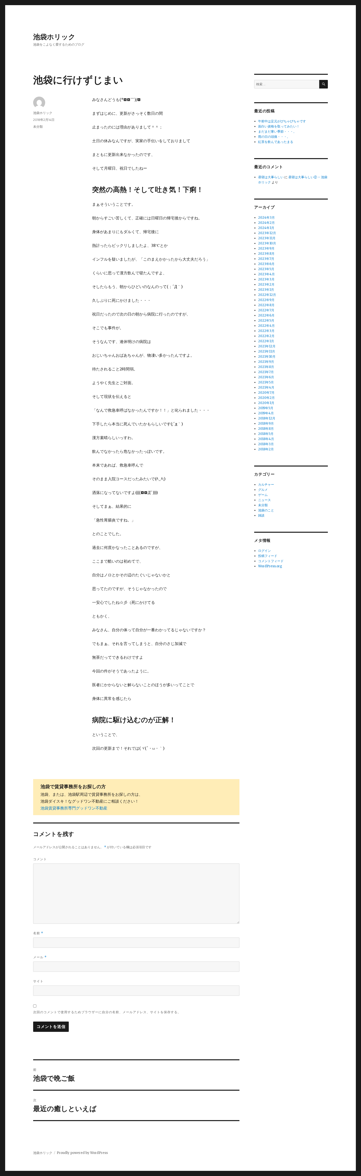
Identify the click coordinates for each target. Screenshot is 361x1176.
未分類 (38, 126)
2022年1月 (266, 341)
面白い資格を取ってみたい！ (279, 126)
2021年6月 (266, 377)
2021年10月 (267, 356)
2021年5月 (266, 382)
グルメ (263, 490)
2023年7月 (266, 259)
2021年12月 (267, 346)
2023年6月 (266, 264)
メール (40, 957)
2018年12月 (266, 418)
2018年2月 (266, 449)
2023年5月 (266, 269)
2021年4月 (266, 387)
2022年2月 (266, 336)
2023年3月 (266, 279)
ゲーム (263, 495)
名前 (38, 933)
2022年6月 (266, 315)
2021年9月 (266, 362)
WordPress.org (270, 566)
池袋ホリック (54, 37)
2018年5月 (266, 434)
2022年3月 (266, 331)
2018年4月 (266, 439)
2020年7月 (266, 393)
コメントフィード (271, 561)
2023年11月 (267, 238)
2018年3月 (266, 444)
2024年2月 (266, 223)
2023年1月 (266, 290)
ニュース (264, 500)
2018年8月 (266, 429)
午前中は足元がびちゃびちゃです (282, 121)
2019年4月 (266, 413)
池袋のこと (266, 510)
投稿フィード (267, 556)
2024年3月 (266, 217)
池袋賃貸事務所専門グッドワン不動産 (74, 808)
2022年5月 (266, 320)
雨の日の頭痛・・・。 (274, 137)
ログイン (264, 551)
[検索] (323, 84)
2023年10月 (267, 243)
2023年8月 (266, 254)
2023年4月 (266, 274)
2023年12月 (267, 233)
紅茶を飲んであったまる (275, 142)
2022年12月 (267, 295)
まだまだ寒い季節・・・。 (277, 131)
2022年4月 (266, 326)
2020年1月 (266, 403)
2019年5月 (265, 408)
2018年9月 (266, 423)
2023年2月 (266, 284)
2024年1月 (266, 228)
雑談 (261, 515)
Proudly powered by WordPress (82, 1153)
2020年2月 (266, 398)
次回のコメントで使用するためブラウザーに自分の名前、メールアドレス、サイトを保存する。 (107, 1012)
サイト (38, 981)
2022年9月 (266, 300)
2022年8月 (266, 305)
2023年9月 (266, 248)
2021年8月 (266, 367)
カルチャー (266, 484)
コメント (40, 859)
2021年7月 (266, 372)
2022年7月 (266, 310)
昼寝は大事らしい (271, 177)
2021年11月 (266, 351)
